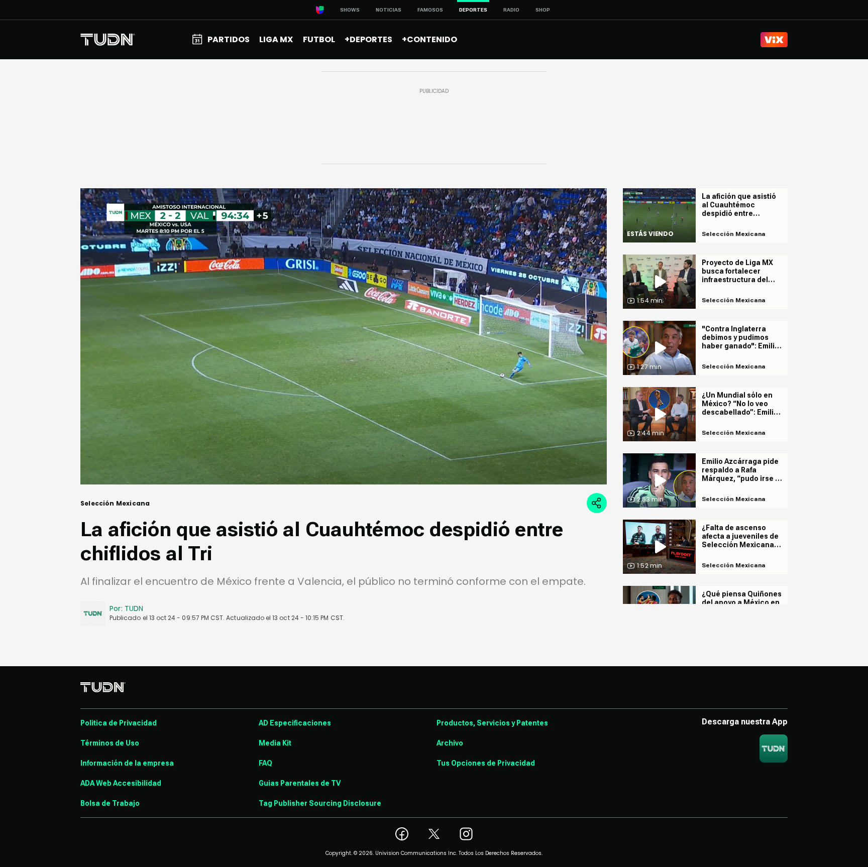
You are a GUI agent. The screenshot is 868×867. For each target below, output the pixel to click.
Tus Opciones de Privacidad (486, 763)
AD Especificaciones (295, 723)
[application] (343, 336)
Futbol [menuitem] (319, 39)
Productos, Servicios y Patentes (492, 723)
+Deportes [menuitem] (368, 39)
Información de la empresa (127, 763)
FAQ (265, 763)
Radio (511, 10)
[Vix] (774, 39)
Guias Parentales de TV (300, 783)
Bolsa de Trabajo (110, 803)
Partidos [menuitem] (228, 39)
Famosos (430, 10)
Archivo (450, 743)
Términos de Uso (109, 743)
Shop (542, 10)
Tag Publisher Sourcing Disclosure (320, 803)
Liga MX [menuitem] (276, 39)
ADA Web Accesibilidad (120, 783)
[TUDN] (107, 39)
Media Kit (275, 743)
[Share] (597, 503)
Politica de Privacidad (118, 723)
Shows (350, 10)
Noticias (388, 10)
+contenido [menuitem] (429, 39)
